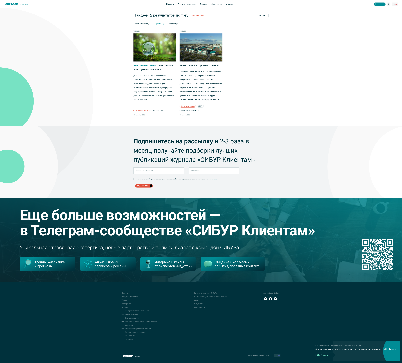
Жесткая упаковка (132, 318)
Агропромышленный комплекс (137, 311)
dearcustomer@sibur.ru (271, 293)
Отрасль (125, 307)
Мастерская (126, 304)
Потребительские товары (135, 332)
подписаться (142, 186)
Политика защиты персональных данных (210, 297)
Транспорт (129, 339)
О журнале (198, 304)
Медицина (129, 325)
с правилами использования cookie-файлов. (375, 349)
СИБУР (154, 110)
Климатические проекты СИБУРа (199, 65)
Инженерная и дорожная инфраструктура (141, 322)
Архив (196, 300)
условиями (213, 179)
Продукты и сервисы (130, 297)
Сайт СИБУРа (199, 307)
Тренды (159, 24)
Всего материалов (141, 24)
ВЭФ (161, 110)
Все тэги (261, 15)
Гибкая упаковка (131, 314)
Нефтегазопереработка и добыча (138, 329)
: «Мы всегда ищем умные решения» (153, 67)
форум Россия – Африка (189, 110)
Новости (173, 24)
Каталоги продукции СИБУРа (205, 293)
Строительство (130, 336)
